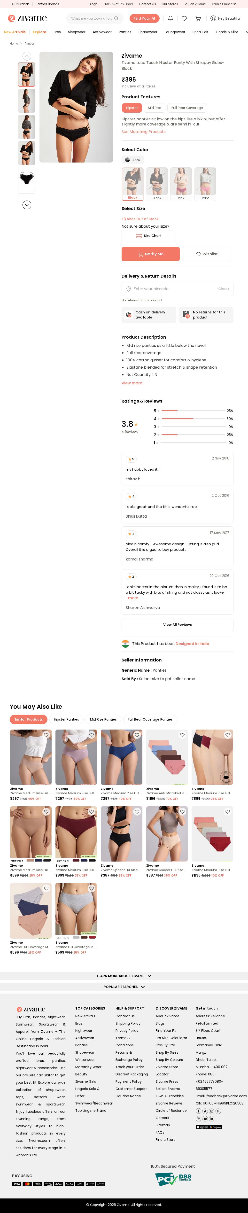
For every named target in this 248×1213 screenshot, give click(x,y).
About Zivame (167, 1016)
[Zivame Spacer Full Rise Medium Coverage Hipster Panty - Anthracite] (121, 834)
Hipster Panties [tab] (66, 719)
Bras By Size (165, 1045)
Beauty (81, 1074)
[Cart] (198, 18)
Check (223, 288)
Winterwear (85, 1059)
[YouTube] (204, 1117)
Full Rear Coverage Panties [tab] (150, 719)
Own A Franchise (170, 1096)
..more (132, 597)
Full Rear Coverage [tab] (187, 107)
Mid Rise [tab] (154, 107)
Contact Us (147, 4)
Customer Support (131, 1088)
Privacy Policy (127, 1030)
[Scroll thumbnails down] (27, 205)
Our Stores (170, 4)
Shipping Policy (128, 1023)
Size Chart (153, 235)
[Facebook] (198, 1110)
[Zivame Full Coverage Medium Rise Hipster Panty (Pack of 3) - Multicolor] (31, 910)
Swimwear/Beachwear (94, 1103)
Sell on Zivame (195, 4)
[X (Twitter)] (204, 1110)
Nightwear (83, 1030)
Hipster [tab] (132, 107)
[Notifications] (170, 18)
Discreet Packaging (132, 1074)
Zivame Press (167, 1081)
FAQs (160, 1132)
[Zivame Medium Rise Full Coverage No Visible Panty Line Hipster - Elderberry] (76, 757)
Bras (78, 1023)
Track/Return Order (118, 4)
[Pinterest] (217, 1110)
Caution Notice (128, 1096)
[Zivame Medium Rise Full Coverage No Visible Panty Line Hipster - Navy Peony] (121, 757)
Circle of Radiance (171, 1110)
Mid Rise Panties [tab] (103, 719)
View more (132, 383)
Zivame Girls (85, 1081)
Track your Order (130, 1067)
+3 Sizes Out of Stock (140, 219)
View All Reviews (177, 624)
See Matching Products (144, 131)
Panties (30, 43)
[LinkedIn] (211, 1117)
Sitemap (163, 1125)
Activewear (84, 1037)
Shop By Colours (169, 1059)
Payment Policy (129, 1081)
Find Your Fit (166, 1030)
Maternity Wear (88, 1067)
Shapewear (84, 1052)
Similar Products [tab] (28, 719)
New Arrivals (85, 1016)
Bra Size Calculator (171, 1037)
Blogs (93, 4)
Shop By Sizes (167, 1052)
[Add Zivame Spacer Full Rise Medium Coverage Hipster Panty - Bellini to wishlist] (182, 812)
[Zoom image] (76, 107)
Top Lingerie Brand (90, 1110)
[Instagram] (211, 1110)
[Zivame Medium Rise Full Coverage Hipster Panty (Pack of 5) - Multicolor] (212, 834)
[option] (26, 74)
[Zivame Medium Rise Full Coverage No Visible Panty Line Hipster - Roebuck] (31, 757)
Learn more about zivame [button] (122, 975)
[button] (116, 18)
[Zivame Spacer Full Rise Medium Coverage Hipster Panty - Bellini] (167, 834)
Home (14, 43)
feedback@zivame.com (226, 1096)
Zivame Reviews (169, 1103)
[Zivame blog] (198, 1117)
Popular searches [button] (122, 986)
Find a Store (166, 1139)
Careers (162, 1117)
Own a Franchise (224, 4)
